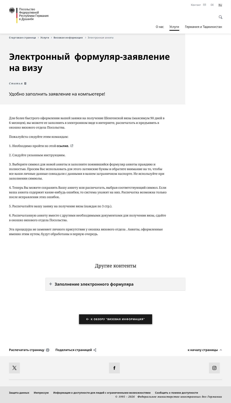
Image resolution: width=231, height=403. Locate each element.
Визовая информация (69, 37)
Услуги (174, 28)
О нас (160, 27)
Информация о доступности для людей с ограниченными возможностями (102, 392)
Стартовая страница (22, 37)
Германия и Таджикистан (203, 27)
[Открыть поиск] (219, 15)
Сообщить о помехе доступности (176, 392)
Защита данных (19, 392)
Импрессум (41, 392)
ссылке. (63, 146)
